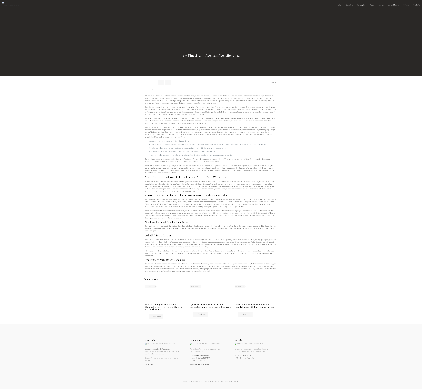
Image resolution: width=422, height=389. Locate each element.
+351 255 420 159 (199, 360)
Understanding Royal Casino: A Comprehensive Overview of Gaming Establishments (163, 307)
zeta (238, 381)
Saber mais (149, 364)
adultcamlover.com (175, 228)
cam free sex (263, 251)
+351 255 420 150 (202, 355)
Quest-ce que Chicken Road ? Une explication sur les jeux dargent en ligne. (210, 305)
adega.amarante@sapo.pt (203, 364)
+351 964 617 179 (203, 358)
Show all (273, 83)
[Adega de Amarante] (10, 5)
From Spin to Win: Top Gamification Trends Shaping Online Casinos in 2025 (254, 305)
